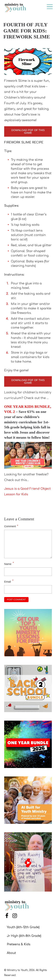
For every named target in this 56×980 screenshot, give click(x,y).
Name (7, 564)
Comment (11, 526)
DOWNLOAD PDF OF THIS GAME (28, 131)
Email (7, 581)
